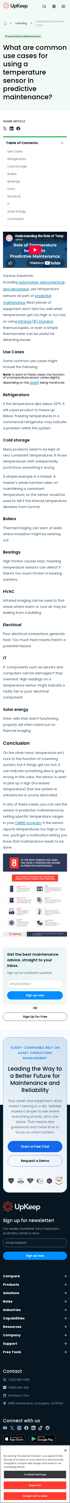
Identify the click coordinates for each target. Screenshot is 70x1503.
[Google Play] (43, 1438)
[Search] (44, 6)
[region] (35, 1474)
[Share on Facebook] (18, 128)
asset (34, 382)
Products (11, 1284)
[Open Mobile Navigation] (63, 6)
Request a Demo (35, 1160)
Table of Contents (22, 142)
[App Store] (15, 1438)
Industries (12, 1309)
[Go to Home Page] (15, 5)
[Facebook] (27, 1428)
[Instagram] (20, 1428)
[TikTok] (41, 1428)
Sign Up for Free (35, 1016)
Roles (8, 1301)
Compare (11, 1276)
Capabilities (14, 1318)
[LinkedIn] (34, 1428)
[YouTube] (6, 1428)
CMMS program (28, 822)
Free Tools (12, 1352)
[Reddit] (48, 1428)
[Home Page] (5, 23)
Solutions (11, 1293)
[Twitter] (13, 1428)
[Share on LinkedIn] (11, 128)
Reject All (35, 1485)
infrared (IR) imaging (35, 321)
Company (12, 1335)
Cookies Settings (35, 1474)
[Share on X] (5, 128)
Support (10, 1343)
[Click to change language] (54, 6)
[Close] (65, 1450)
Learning (21, 23)
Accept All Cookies (35, 1496)
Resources (12, 1326)
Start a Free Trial (35, 1146)
